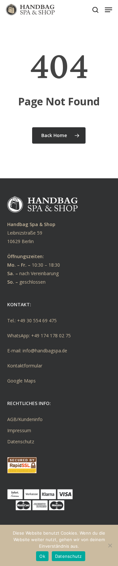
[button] (108, 10)
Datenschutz (20, 441)
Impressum (19, 430)
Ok (42, 556)
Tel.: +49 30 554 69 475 (32, 320)
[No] (110, 545)
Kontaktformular (24, 366)
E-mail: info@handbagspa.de (37, 350)
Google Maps (21, 381)
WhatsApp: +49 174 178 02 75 (39, 335)
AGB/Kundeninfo (25, 419)
